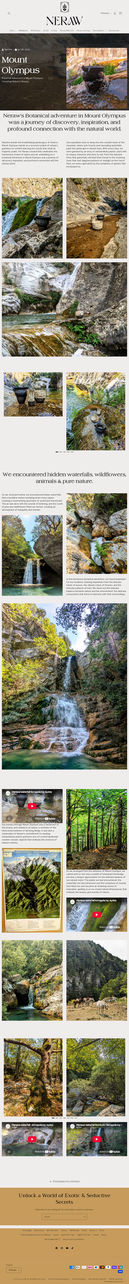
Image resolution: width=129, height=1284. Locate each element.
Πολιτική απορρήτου (79, 1279)
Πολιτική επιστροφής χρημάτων (59, 1279)
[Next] (122, 411)
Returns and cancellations (73, 1239)
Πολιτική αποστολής (116, 1279)
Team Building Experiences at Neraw (36, 1235)
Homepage (27, 1230)
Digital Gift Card (83, 1235)
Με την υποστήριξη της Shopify (35, 1279)
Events (56, 1235)
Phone (104, 1235)
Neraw (21, 1279)
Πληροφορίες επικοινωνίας (113, 1281)
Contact (96, 1235)
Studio (84, 1230)
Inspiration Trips (68, 1235)
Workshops (74, 1230)
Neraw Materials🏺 (53, 1239)
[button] (9, 13)
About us (93, 1230)
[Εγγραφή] (84, 1217)
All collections (52, 1230)
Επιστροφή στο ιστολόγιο (66, 1181)
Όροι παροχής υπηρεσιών (97, 1279)
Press (102, 1230)
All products (39, 1230)
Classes (64, 1230)
